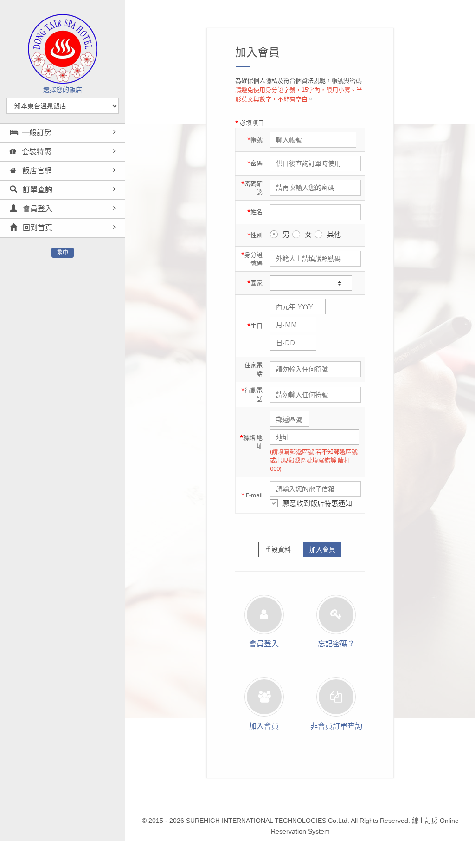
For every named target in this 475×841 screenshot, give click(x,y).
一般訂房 (36, 133)
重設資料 (278, 549)
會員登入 (36, 209)
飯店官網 (36, 171)
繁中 (62, 252)
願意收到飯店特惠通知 (317, 503)
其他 (334, 234)
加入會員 (322, 549)
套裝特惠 (35, 152)
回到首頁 (36, 228)
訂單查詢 (36, 190)
